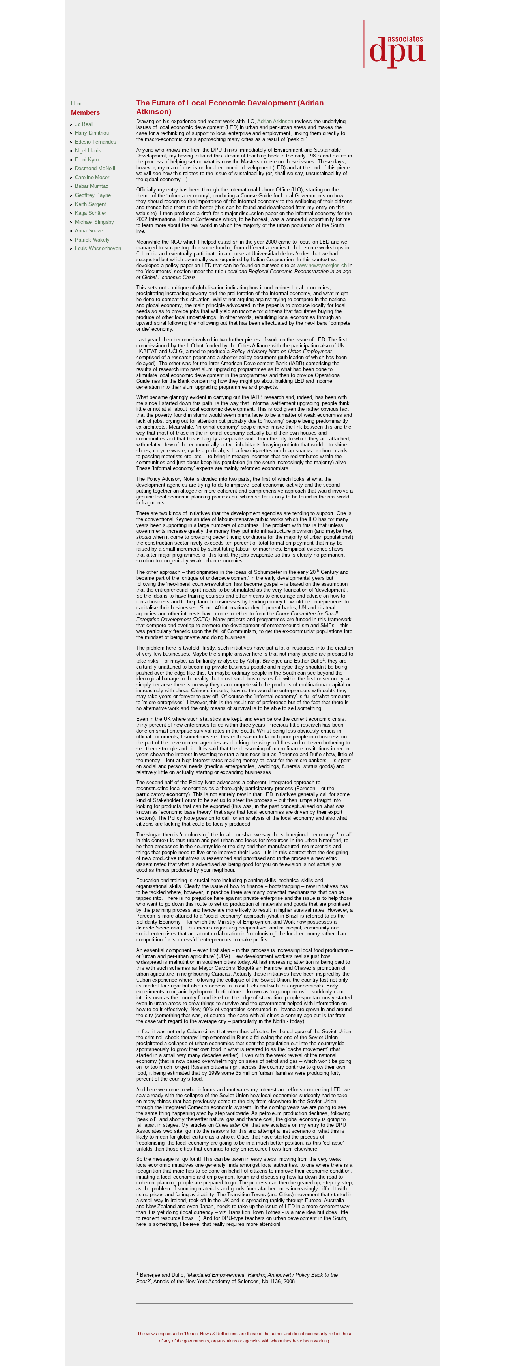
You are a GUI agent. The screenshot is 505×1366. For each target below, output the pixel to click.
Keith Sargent (90, 204)
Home (77, 104)
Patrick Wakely (92, 240)
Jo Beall (84, 124)
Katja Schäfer (90, 213)
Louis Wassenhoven (98, 248)
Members (85, 112)
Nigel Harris (88, 151)
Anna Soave (89, 231)
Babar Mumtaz (91, 186)
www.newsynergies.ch (322, 265)
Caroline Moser (92, 177)
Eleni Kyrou (88, 160)
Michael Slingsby (94, 222)
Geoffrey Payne (93, 195)
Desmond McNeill (95, 168)
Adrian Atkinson (276, 121)
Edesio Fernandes (95, 142)
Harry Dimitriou (92, 133)
